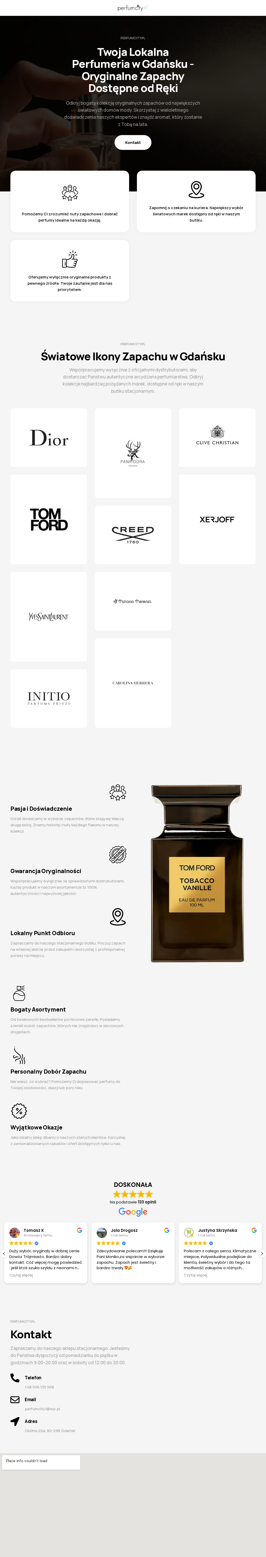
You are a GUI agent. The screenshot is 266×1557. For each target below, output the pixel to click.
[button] (262, 1253)
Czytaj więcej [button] (21, 1275)
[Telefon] (14, 1377)
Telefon (33, 1378)
